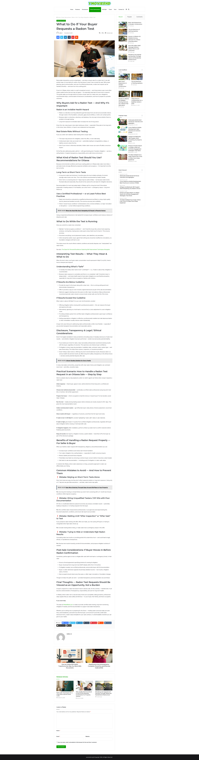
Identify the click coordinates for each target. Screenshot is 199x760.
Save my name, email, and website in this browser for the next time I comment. (77, 742)
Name (58, 730)
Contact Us (121, 9)
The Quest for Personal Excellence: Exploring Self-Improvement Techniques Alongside (86, 249)
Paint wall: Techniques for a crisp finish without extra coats (64, 694)
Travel (110, 9)
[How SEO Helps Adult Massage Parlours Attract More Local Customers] (123, 48)
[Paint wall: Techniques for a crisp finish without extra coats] (65, 686)
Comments (139, 17)
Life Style (104, 9)
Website (88, 736)
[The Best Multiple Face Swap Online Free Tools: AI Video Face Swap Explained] (123, 157)
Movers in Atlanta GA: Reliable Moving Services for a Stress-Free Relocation (124, 102)
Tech (115, 9)
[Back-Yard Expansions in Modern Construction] (123, 25)
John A (60, 33)
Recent (121, 17)
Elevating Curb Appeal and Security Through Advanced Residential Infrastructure (103, 693)
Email (58, 736)
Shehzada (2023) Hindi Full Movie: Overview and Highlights (135, 121)
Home (71, 9)
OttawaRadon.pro (68, 604)
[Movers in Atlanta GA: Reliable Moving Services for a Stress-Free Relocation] (123, 38)
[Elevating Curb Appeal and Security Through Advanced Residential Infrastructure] (103, 685)
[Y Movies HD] (99, 3)
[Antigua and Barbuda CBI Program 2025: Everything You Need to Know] (123, 139)
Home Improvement (95, 9)
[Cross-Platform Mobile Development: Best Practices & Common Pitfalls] (123, 130)
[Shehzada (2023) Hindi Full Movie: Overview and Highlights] (123, 122)
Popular (129, 17)
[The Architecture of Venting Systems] (123, 32)
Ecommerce (85, 9)
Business (77, 9)
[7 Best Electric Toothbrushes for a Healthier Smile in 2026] (137, 94)
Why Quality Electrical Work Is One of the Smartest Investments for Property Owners (84, 694)
